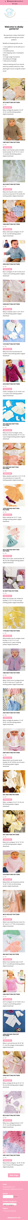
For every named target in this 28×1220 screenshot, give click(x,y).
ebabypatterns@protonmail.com (13, 1189)
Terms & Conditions (10, 1211)
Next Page (14, 1175)
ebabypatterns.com (9, 1187)
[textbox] (9, 1205)
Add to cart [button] (7, 107)
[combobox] (10, 1204)
